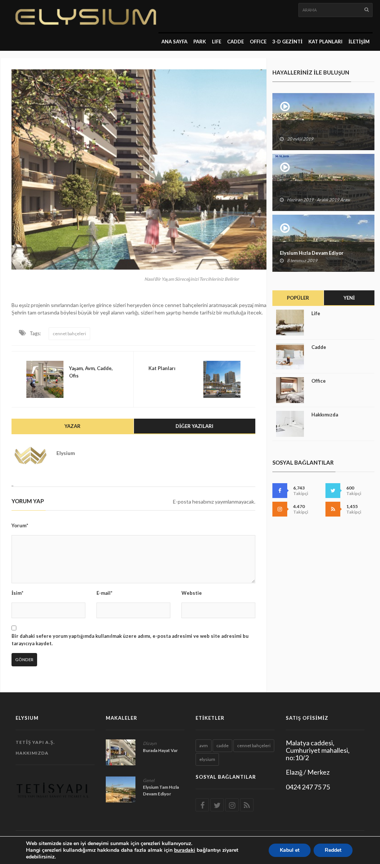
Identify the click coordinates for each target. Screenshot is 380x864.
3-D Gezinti (287, 41)
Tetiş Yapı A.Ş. (35, 742)
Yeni (349, 298)
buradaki (184, 850)
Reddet (333, 850)
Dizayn (150, 743)
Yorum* (20, 525)
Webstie (191, 593)
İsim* (17, 593)
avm (203, 745)
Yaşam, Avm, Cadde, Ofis (91, 372)
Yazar (73, 426)
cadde (222, 745)
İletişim (359, 41)
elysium (207, 759)
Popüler (298, 298)
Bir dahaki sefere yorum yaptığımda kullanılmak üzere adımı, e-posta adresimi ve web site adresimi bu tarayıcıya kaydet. (130, 639)
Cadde (235, 41)
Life (315, 313)
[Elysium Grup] (83, 16)
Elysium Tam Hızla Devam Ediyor (161, 790)
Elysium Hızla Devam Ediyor (312, 253)
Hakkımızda (324, 415)
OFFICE (258, 41)
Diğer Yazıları (194, 426)
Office (318, 381)
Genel (148, 780)
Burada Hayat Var (160, 750)
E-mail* (104, 593)
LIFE (216, 41)
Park (199, 41)
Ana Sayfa (174, 41)
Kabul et (289, 850)
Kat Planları (325, 41)
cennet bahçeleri (69, 333)
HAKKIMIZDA (32, 753)
